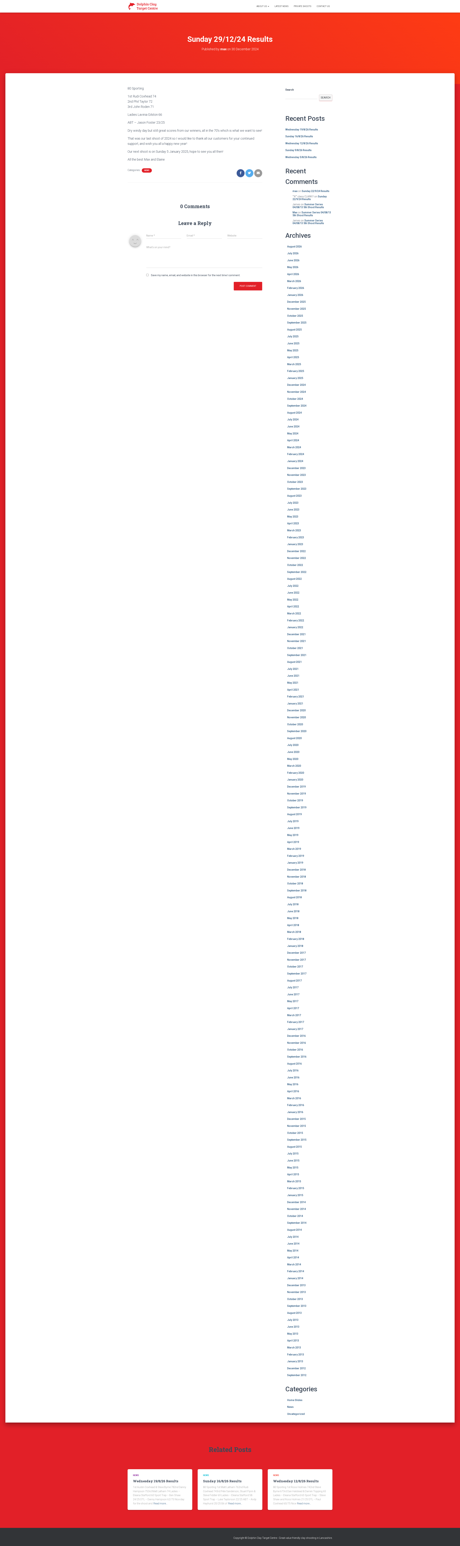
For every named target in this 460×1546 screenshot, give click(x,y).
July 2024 (292, 419)
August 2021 (294, 661)
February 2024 (295, 454)
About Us (261, 6)
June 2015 (293, 1160)
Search (289, 89)
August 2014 (294, 1229)
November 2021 (296, 641)
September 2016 (296, 1056)
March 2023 (294, 530)
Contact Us (323, 6)
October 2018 (295, 883)
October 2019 (295, 800)
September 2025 (296, 322)
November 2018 (296, 876)
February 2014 (295, 1271)
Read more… (160, 1503)
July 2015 (292, 1153)
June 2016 (293, 1077)
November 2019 (296, 793)
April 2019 (293, 842)
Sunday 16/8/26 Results (299, 136)
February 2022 (295, 620)
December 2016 (296, 1035)
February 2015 (295, 1188)
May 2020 (292, 759)
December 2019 (296, 786)
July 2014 (292, 1236)
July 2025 (292, 336)
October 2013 (295, 1299)
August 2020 (294, 738)
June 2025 (293, 343)
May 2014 (292, 1250)
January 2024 (295, 461)
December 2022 (296, 551)
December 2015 (296, 1119)
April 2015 (293, 1174)
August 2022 (294, 578)
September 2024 (296, 405)
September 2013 (296, 1305)
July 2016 (292, 1070)
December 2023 (296, 468)
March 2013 (294, 1347)
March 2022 (294, 613)
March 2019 (294, 848)
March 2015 (294, 1181)
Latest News (281, 6)
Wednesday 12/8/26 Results (301, 143)
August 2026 (294, 246)
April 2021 (293, 689)
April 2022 (293, 606)
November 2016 (296, 1042)
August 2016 (294, 1063)
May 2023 (292, 516)
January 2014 (295, 1278)
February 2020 (295, 772)
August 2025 (294, 329)
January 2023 (295, 544)
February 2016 (295, 1105)
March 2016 (294, 1098)
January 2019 (295, 862)
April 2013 (293, 1340)
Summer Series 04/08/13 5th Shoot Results (308, 206)
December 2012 (296, 1368)
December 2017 (296, 952)
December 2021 (296, 634)
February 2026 (295, 288)
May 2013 (292, 1333)
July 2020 (292, 745)
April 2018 (293, 925)
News (146, 170)
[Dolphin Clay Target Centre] (143, 6)
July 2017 (292, 987)
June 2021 (293, 675)
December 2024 (296, 384)
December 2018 (296, 869)
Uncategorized (296, 1414)
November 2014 (296, 1209)
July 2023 (292, 502)
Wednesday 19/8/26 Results (301, 129)
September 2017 (296, 973)
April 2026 (293, 274)
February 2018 (295, 939)
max (295, 191)
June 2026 (293, 260)
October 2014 (295, 1216)
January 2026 (295, 295)
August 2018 (294, 897)
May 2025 (292, 350)
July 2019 (292, 821)
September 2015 (296, 1139)
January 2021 (295, 703)
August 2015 (294, 1146)
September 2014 (296, 1222)
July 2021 (292, 668)
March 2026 (294, 281)
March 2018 (294, 932)
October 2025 (295, 315)
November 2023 (296, 475)
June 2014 (293, 1243)
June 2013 (293, 1326)
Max (295, 212)
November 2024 (296, 391)
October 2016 (295, 1049)
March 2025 (294, 364)
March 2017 (294, 1015)
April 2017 (293, 1008)
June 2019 (293, 828)
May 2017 (292, 1001)
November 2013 (296, 1292)
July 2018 (292, 904)
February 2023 (295, 537)
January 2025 (295, 378)
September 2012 (296, 1375)
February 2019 (295, 855)
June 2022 (293, 592)
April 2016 (293, 1091)
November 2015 (296, 1126)
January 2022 (295, 627)
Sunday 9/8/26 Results (298, 150)
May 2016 (292, 1084)
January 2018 (295, 946)
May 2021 (292, 682)
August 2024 (294, 412)
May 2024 (292, 433)
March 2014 (294, 1264)
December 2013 (296, 1285)
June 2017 (293, 994)
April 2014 (293, 1257)
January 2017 (295, 1029)
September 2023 (296, 488)
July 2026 (292, 253)
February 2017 (295, 1022)
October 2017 (295, 966)
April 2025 (293, 357)
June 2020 (293, 752)
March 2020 (294, 765)
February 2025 (295, 371)
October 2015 (295, 1133)
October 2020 (295, 724)
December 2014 (296, 1202)
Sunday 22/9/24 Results (315, 191)
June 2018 (293, 911)
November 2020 (296, 717)
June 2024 (293, 426)
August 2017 (294, 980)
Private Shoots (302, 6)
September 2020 (296, 731)
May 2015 (292, 1167)
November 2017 (296, 959)
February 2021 (295, 696)
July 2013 (292, 1319)
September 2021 (296, 655)
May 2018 (292, 918)
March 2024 (294, 447)
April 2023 (293, 523)
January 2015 (295, 1195)
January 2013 (295, 1361)
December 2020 (296, 710)
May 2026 (292, 267)
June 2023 (293, 509)
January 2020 (295, 779)
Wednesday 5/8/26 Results (301, 157)
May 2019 (292, 835)
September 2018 (296, 890)
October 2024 (295, 398)
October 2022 (295, 565)
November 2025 (296, 308)
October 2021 (295, 648)
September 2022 (296, 572)
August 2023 (294, 495)
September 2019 (296, 807)
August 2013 (294, 1312)
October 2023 (295, 482)
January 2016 (295, 1112)
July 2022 (292, 585)
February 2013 (295, 1354)
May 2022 (292, 599)
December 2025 (296, 301)
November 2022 (296, 558)
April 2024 (293, 440)
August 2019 (294, 814)
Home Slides (294, 1400)
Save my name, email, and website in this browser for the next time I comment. (195, 275)
